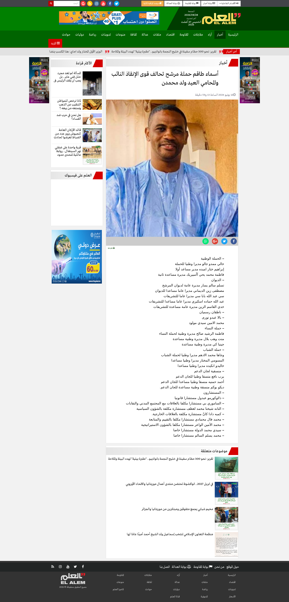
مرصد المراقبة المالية (151, 3)
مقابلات (198, 35)
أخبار (220, 35)
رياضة (92, 35)
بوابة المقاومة (190, 3)
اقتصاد (170, 35)
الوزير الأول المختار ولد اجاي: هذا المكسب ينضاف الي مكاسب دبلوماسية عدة (79, 52)
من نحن (219, 567)
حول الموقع (232, 567)
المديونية (204, 596)
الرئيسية (233, 35)
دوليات (79, 35)
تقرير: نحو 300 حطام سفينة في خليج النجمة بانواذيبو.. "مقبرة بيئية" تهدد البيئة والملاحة (184, 52)
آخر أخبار (231, 52)
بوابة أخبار (207, 3)
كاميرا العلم (118, 589)
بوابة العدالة (171, 3)
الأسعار (232, 596)
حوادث (66, 35)
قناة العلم (175, 596)
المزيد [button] (54, 43)
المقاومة (184, 35)
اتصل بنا (165, 567)
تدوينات (106, 35)
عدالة (145, 35)
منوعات (120, 35)
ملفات (157, 35)
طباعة (110, 248)
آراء (210, 35)
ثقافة (133, 35)
